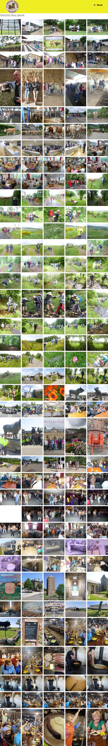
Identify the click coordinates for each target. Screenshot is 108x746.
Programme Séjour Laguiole (12, 15)
